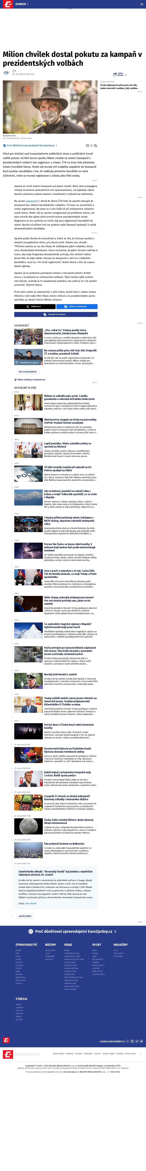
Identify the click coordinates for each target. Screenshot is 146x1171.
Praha (66, 950)
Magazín (19, 974)
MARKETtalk (20, 977)
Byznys (19, 959)
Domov (21, 4)
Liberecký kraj (70, 983)
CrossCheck (21, 980)
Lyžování (96, 968)
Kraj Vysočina (70, 989)
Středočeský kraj (71, 953)
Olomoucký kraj (71, 968)
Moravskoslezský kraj (74, 959)
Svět (17, 953)
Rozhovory (50, 950)
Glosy (47, 953)
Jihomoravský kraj (72, 956)
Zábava (19, 1017)
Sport (18, 956)
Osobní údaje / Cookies (113, 1053)
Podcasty (49, 959)
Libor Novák (30, 903)
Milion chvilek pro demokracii (31, 380)
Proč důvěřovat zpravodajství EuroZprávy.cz (31, 145)
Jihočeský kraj (70, 965)
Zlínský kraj (69, 974)
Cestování (118, 956)
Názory (50, 945)
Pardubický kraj (71, 980)
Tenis (94, 956)
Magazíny (121, 945)
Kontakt (78, 1053)
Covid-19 (19, 983)
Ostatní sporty (98, 974)
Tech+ (116, 950)
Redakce (70, 1053)
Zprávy (19, 1005)
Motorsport (97, 959)
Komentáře (49, 956)
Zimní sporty (97, 971)
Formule (95, 962)
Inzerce (97, 1053)
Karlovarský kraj (71, 986)
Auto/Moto (119, 953)
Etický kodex (58, 1053)
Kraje (68, 945)
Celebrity (20, 1008)
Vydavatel (88, 1053)
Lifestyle (19, 1011)
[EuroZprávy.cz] (9, 4)
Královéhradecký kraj (73, 977)
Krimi (18, 971)
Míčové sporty (98, 965)
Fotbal (95, 953)
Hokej (94, 950)
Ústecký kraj (69, 962)
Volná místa (130, 1053)
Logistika (20, 965)
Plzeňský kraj (70, 971)
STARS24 (21, 999)
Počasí (18, 968)
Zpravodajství (26, 945)
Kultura (19, 962)
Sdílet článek (120, 74)
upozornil (31, 201)
